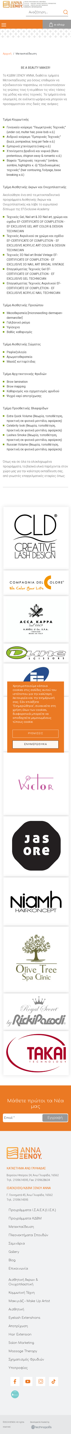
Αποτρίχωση (18, 1326)
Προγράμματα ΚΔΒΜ (25, 1218)
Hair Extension (20, 1334)
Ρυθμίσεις (35, 733)
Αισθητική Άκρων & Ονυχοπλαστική (23, 1282)
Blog (12, 1260)
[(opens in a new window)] (56, 24)
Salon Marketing (21, 1343)
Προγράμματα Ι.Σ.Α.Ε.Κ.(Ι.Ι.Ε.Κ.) (32, 1210)
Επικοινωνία (18, 1268)
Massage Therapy (23, 1351)
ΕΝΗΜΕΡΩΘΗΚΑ (35, 744)
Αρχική (7, 53)
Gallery (14, 1252)
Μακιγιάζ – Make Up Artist (29, 1301)
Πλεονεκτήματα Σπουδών (28, 1235)
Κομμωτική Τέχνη (22, 1292)
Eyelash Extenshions (24, 1318)
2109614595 (20, 1179)
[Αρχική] (29, 4)
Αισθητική (16, 1309)
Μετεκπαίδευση (21, 1227)
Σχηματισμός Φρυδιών (26, 1359)
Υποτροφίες (18, 1368)
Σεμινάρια (17, 1243)
